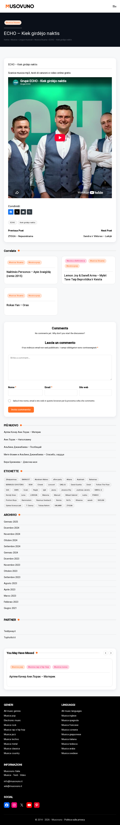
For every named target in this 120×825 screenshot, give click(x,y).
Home (6, 40)
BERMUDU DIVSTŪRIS (15, 485)
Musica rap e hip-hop (38, 667)
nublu (84, 495)
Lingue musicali (26, 40)
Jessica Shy (66, 490)
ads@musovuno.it (13, 786)
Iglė (44, 490)
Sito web (83, 387)
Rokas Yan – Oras (18, 305)
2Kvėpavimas (11, 480)
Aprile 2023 (9, 589)
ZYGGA (69, 506)
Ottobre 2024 (10, 540)
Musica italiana (69, 739)
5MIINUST (26, 480)
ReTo (68, 500)
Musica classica (12, 748)
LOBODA (33, 495)
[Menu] (114, 6)
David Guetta (76, 485)
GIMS (16, 490)
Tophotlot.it (10, 637)
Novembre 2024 (12, 534)
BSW (30, 485)
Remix (58, 500)
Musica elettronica (76, 261)
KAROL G (98, 490)
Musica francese (70, 725)
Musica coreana (70, 729)
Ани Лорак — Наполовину (17, 439)
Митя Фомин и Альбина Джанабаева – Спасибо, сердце (34, 454)
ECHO (12, 223)
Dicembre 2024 (11, 528)
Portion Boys (11, 500)
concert (51, 485)
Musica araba (68, 748)
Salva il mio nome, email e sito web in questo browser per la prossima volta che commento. (54, 401)
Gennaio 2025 (11, 521)
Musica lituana (13, 23)
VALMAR (58, 506)
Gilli (7, 490)
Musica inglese (69, 715)
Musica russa (61, 667)
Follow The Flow (102, 485)
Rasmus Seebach (43, 500)
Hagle (35, 490)
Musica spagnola (70, 720)
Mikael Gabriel (71, 495)
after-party (57, 480)
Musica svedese (70, 753)
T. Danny (29, 506)
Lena (23, 495)
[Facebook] (10, 212)
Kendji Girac (11, 495)
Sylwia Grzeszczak (13, 506)
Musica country (12, 753)
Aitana (69, 480)
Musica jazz (10, 734)
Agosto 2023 (10, 583)
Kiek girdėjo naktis (27, 223)
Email (48, 387)
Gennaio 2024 (11, 552)
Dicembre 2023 (11, 558)
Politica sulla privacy (74, 819)
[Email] (23, 212)
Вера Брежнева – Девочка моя (20, 462)
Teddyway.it (10, 631)
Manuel (57, 495)
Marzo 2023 (10, 596)
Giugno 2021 (10, 608)
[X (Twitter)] (17, 212)
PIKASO (95, 495)
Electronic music (12, 720)
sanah (90, 500)
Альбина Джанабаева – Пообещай (22, 447)
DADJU (63, 485)
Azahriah (80, 480)
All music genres (12, 711)
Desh (89, 485)
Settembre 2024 (12, 546)
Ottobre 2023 (10, 571)
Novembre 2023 (12, 565)
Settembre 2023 (12, 577)
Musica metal (11, 744)
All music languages (72, 711)
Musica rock (10, 725)
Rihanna (79, 500)
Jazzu (53, 490)
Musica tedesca (70, 744)
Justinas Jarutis (83, 490)
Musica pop (34, 262)
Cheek (40, 485)
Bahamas (93, 480)
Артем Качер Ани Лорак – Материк (22, 432)
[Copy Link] (29, 212)
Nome (12, 387)
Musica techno (11, 739)
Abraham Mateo (41, 480)
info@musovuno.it (13, 781)
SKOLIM (101, 500)
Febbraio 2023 (11, 602)
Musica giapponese (71, 734)
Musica (14, 40)
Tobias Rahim (44, 506)
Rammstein (26, 500)
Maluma (45, 495)
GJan (26, 490)
